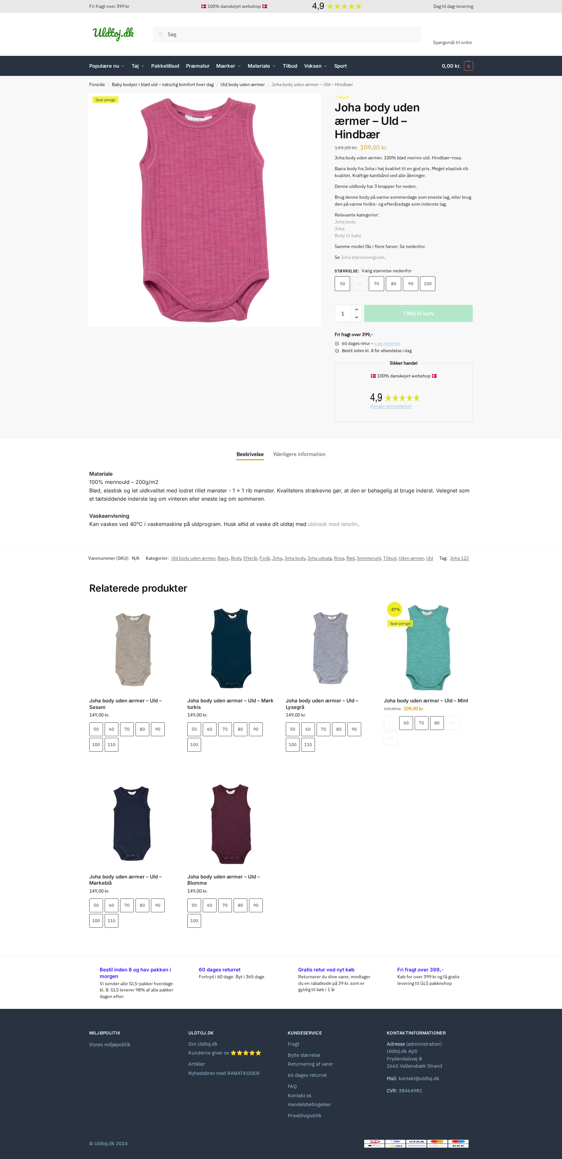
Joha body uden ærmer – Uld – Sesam (125, 703)
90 (410, 283)
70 (376, 283)
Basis (223, 558)
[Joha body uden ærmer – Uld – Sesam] (133, 647)
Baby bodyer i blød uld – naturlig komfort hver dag (163, 84)
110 (111, 744)
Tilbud (389, 558)
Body (236, 558)
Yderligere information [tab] (299, 454)
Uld (429, 558)
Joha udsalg (319, 558)
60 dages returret (307, 1075)
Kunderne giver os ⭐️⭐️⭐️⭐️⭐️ (224, 1053)
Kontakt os (299, 1095)
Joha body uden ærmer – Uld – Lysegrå (322, 703)
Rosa (339, 558)
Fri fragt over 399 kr (109, 6)
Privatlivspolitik (305, 1115)
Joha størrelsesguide (362, 257)
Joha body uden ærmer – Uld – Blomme (223, 880)
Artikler (196, 1064)
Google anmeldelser (391, 406)
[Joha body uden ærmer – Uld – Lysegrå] (330, 647)
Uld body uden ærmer (242, 84)
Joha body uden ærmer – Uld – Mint (426, 700)
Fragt (293, 1044)
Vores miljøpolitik (109, 1044)
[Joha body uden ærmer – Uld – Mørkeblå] (133, 824)
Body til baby (348, 236)
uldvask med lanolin (332, 524)
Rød (350, 558)
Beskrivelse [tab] (250, 454)
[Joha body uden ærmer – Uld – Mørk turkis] (231, 647)
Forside (97, 84)
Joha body (345, 222)
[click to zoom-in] (204, 210)
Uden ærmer (411, 558)
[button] (457, 66)
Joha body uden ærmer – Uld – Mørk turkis (230, 703)
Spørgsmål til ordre (452, 42)
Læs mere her (388, 343)
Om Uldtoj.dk (203, 1044)
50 (342, 283)
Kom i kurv (133, 763)
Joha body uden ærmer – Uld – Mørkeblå (125, 880)
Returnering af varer (310, 1064)
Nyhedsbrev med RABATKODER (224, 1073)
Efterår (250, 558)
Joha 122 (459, 558)
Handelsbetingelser (309, 1104)
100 (428, 283)
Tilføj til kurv (418, 313)
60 (359, 283)
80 (393, 283)
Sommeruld (369, 558)
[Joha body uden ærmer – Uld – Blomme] (231, 824)
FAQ (292, 1086)
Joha (339, 229)
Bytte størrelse (304, 1055)
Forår (265, 558)
